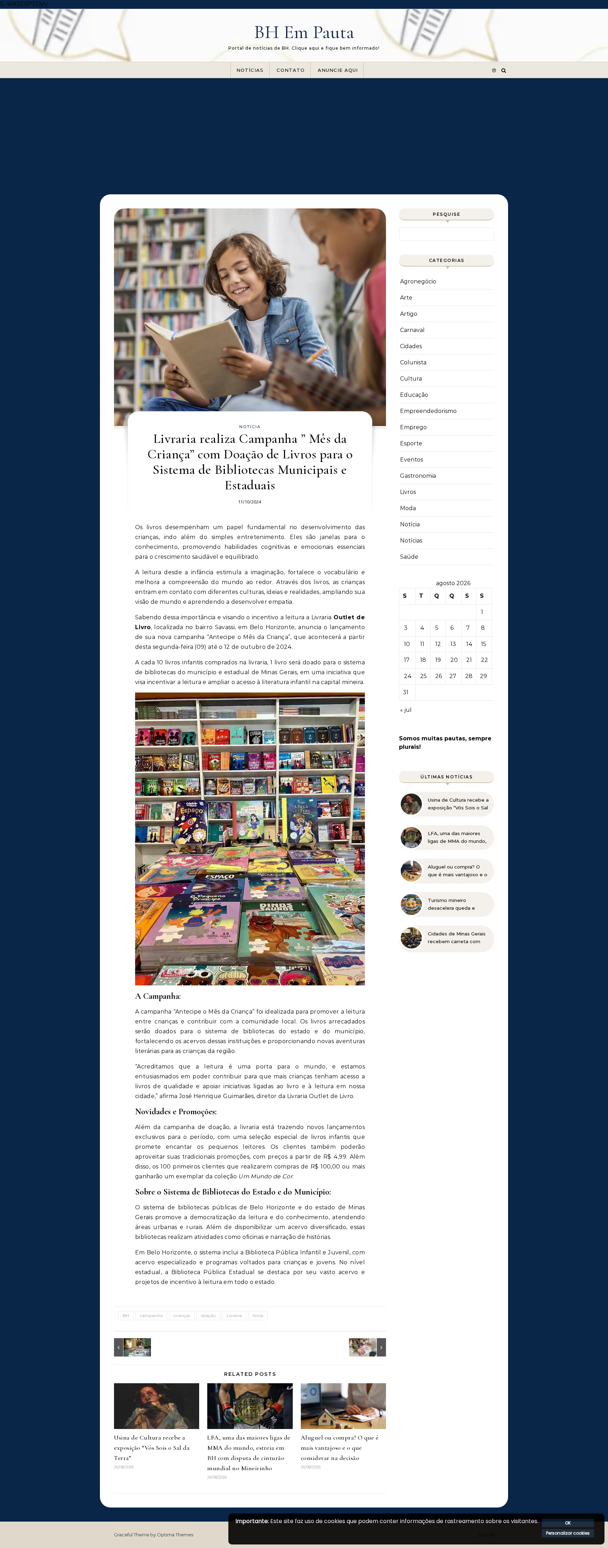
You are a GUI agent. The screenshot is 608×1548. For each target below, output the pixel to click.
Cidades (411, 346)
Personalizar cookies (568, 1533)
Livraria (234, 1315)
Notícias (250, 70)
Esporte (411, 443)
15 (483, 644)
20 (454, 660)
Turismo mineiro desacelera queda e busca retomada (451, 904)
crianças (181, 1315)
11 (422, 644)
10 (407, 644)
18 (423, 660)
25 (423, 676)
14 (469, 644)
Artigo (408, 314)
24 (408, 676)
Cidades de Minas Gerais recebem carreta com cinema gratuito (457, 938)
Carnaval (412, 330)
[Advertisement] (304, 131)
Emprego (413, 427)
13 (453, 644)
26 (438, 676)
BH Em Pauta (304, 31)
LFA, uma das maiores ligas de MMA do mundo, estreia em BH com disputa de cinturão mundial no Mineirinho (457, 838)
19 (438, 660)
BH (126, 1315)
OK (568, 1523)
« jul (406, 710)
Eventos (411, 459)
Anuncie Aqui (338, 70)
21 (469, 660)
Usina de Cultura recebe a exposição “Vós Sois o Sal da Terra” (152, 1448)
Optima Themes (175, 1534)
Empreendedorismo (428, 411)
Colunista (413, 362)
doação (208, 1315)
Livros (408, 492)
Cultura (411, 378)
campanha (151, 1315)
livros (258, 1315)
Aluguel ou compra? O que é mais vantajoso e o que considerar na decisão (340, 1448)
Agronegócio (418, 281)
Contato (291, 70)
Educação (414, 394)
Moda (408, 508)
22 (484, 660)
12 (438, 644)
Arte (406, 297)
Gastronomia (418, 475)
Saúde (409, 556)
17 (407, 660)
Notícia (250, 426)
